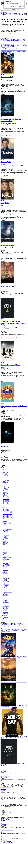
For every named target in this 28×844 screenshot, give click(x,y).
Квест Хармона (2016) (8, 286)
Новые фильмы (6, 617)
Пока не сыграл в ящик (6, 812)
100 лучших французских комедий (12, 625)
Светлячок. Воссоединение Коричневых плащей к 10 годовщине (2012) (14, 323)
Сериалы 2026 (6, 586)
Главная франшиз (22, 630)
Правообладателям (5, 834)
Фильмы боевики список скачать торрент (14, 46)
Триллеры (5, 490)
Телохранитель (4, 824)
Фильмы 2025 (6, 502)
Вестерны (5, 474)
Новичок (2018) (6, 162)
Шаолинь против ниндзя (6, 780)
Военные (5, 521)
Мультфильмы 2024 (7, 515)
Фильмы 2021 (6, 497)
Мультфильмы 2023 (7, 514)
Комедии (5, 481)
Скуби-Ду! (3, 629)
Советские (5, 613)
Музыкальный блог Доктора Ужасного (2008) (11, 120)
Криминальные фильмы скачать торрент (13, 40)
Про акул (6, 626)
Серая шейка (3, 789)
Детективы (5, 476)
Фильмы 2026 (6, 503)
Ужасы (4, 492)
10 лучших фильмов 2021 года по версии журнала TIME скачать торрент (14, 45)
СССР (4, 601)
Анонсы (5, 618)
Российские (5, 605)
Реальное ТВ (6, 568)
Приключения (6, 487)
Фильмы (5, 469)
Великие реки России (5, 776)
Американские (6, 599)
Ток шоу (5, 572)
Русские (5, 609)
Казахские (5, 600)
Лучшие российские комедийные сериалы (10, 623)
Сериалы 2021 (6, 580)
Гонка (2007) (5, 446)
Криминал (5, 528)
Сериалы (5, 549)
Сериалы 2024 (6, 584)
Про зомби (16, 625)
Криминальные (6, 482)
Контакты (11, 834)
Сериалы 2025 (6, 585)
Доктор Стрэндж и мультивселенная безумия (11, 793)
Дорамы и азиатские (7, 592)
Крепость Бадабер (4, 770)
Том (17, 630)
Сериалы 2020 (6, 579)
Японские (5, 593)
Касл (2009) (5, 203)
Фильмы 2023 (6, 500)
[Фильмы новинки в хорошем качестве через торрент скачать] (8, 8)
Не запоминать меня (6, 841)
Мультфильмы (6, 509)
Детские (5, 477)
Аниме (4, 470)
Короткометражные (7, 529)
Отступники (3, 807)
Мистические (6, 578)
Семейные (5, 488)
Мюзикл (5, 486)
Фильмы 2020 (6, 496)
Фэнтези (5, 495)
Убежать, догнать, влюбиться (7, 830)
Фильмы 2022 (6, 499)
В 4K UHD (5, 504)
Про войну (5, 475)
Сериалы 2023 (6, 583)
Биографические (6, 522)
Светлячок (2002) (7, 77)
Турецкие (5, 607)
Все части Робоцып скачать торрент (8, 48)
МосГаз (12, 630)
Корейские (5, 595)
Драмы (4, 479)
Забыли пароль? (4, 842)
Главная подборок (12, 626)
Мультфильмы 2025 (7, 516)
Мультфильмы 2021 (7, 511)
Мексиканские (6, 598)
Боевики (5, 473)
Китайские (5, 594)
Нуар (4, 494)
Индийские (5, 596)
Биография (5, 472)
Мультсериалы (6, 565)
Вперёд (6, 466)
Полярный (3, 800)
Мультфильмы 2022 (7, 512)
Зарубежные (6, 602)
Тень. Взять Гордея (5, 819)
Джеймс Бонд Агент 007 (10, 629)
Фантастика (5, 493)
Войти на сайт (4, 839)
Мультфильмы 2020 (7, 510)
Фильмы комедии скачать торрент (8, 39)
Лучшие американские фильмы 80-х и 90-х (13, 624)
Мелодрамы (5, 483)
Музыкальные (6, 485)
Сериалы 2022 (6, 581)
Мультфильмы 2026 (7, 517)
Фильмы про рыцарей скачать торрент (9, 44)
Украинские (5, 603)
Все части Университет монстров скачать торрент (14, 50)
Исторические (6, 480)
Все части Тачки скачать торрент (15, 50)
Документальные (7, 523)
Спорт (4, 571)
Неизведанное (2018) (8, 245)
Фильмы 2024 (6, 501)
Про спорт (5, 489)
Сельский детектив (20, 629)
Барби (15, 630)
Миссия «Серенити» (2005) (10, 365)
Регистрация (10, 842)
